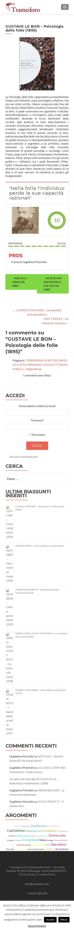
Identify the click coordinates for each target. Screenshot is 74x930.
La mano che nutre (20, 779)
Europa (50, 840)
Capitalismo (16, 830)
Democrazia (57, 835)
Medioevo (18, 840)
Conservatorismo (35, 849)
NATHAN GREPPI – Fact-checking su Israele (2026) (39, 545)
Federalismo (62, 831)
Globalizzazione (23, 836)
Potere (33, 835)
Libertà (41, 831)
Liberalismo (58, 844)
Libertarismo (31, 831)
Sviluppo (10, 840)
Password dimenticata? (23, 456)
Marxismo (26, 826)
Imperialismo (42, 836)
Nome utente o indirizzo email (37, 406)
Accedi (37, 445)
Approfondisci (37, 925)
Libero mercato (21, 849)
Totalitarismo (39, 825)
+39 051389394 (37, 893)
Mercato (10, 849)
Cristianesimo (37, 845)
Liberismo (50, 849)
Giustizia (12, 845)
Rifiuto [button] (64, 919)
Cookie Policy (47, 874)
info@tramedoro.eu (37, 884)
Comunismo (31, 840)
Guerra (12, 836)
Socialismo (51, 830)
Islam (47, 844)
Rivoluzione (61, 849)
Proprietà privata (24, 845)
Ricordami (38, 434)
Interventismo (60, 840)
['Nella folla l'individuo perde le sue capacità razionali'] (25, 220)
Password (37, 420)
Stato (42, 840)
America (18, 826)
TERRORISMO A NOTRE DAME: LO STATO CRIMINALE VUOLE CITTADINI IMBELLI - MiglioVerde (40, 365)
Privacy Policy (28, 874)
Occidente (53, 825)
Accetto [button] (50, 919)
